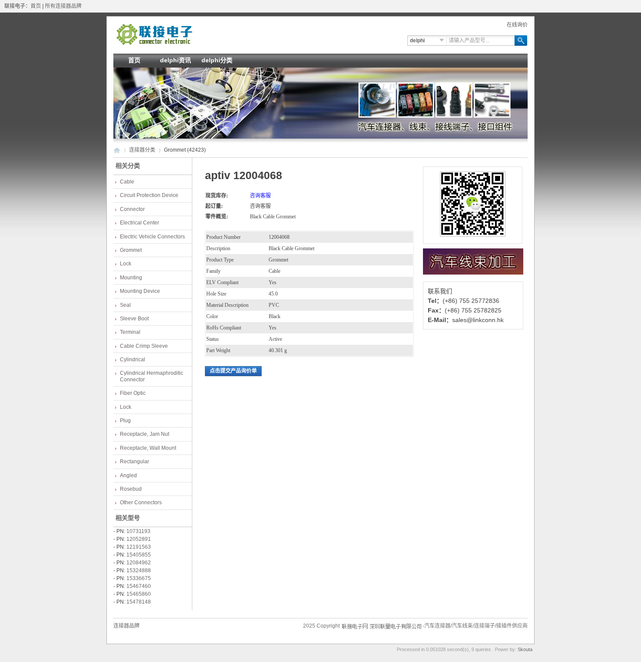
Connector (132, 209)
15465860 (138, 594)
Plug (125, 421)
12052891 (138, 539)
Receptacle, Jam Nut (144, 434)
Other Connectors (141, 502)
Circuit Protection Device (149, 195)
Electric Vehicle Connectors (152, 237)
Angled (128, 475)
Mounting (131, 278)
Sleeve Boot (134, 319)
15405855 (138, 555)
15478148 (138, 602)
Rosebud (131, 489)
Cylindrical (132, 359)
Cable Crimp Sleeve (144, 346)
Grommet (131, 250)
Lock (125, 264)
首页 (36, 6)
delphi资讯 (175, 60)
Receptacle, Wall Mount (148, 448)
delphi (417, 40)
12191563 (138, 547)
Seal (125, 305)
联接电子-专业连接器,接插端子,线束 (154, 34)
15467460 (138, 586)
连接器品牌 (126, 626)
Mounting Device (140, 291)
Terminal (130, 332)
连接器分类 (142, 150)
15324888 (138, 570)
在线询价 (517, 25)
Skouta (525, 649)
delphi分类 (216, 60)
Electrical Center (139, 223)
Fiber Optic (133, 393)
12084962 (138, 563)
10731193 (138, 531)
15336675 (138, 578)
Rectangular (134, 461)
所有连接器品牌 (63, 6)
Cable (127, 182)
